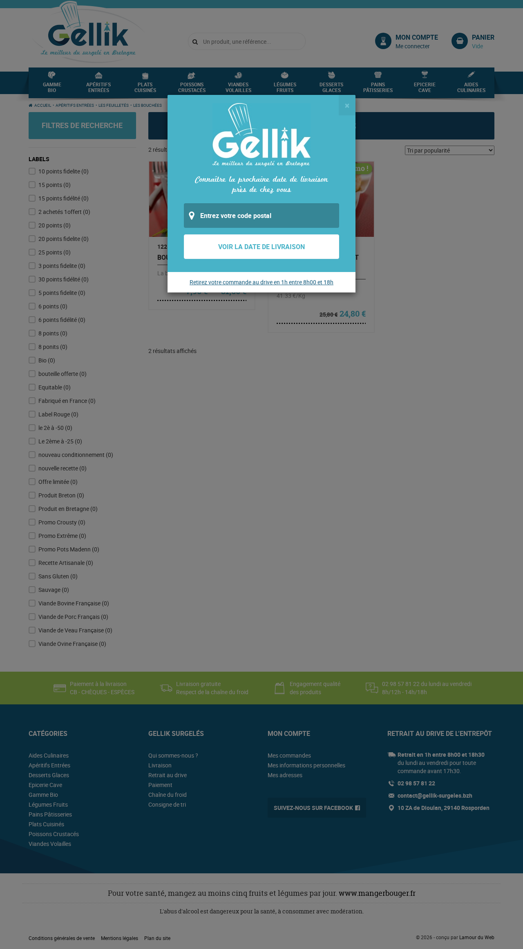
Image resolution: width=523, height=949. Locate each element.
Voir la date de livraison (261, 246)
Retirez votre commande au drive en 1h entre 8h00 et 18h (261, 282)
